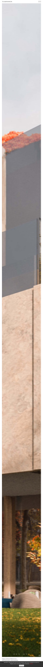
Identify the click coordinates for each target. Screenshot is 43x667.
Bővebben (31, 663)
